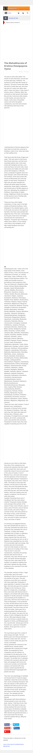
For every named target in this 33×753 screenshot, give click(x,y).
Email (27, 72)
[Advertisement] (16, 41)
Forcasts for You (13, 18)
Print (22, 72)
